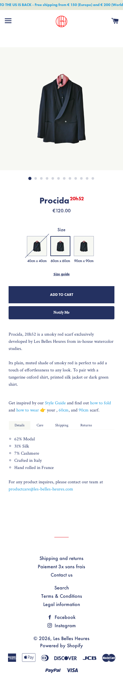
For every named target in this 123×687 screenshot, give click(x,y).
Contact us (62, 575)
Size (61, 230)
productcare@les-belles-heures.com (41, 489)
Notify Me (61, 312)
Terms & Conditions (61, 596)
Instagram (64, 625)
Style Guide (55, 403)
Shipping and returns (61, 558)
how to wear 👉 (31, 410)
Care (40, 425)
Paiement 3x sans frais (61, 566)
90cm (84, 410)
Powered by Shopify (61, 645)
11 (87, 178)
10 (81, 178)
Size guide (61, 274)
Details (20, 425)
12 (93, 178)
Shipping (61, 425)
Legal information (61, 604)
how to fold (100, 403)
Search (61, 588)
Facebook (64, 617)
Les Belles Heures (71, 638)
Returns (86, 425)
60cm (64, 410)
